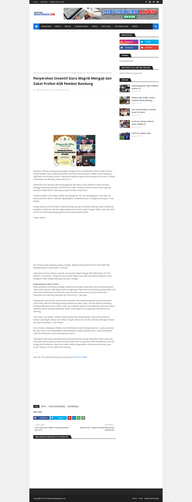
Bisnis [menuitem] (95, 26)
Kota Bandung (46, 73)
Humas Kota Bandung (57, 406)
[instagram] (146, 2)
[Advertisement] (74, 51)
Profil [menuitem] (135, 26)
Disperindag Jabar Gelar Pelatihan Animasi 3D (145, 87)
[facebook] (150, 2)
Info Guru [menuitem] (106, 26)
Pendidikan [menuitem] (46, 26)
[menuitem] (36, 26)
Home (35, 2)
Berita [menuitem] (58, 26)
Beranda (36, 73)
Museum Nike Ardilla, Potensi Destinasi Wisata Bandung (143, 99)
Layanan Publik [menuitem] (81, 26)
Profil (141, 498)
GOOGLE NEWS (80, 357)
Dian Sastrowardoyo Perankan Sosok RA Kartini (144, 110)
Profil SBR (43, 2)
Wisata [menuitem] (68, 26)
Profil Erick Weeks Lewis (141, 133)
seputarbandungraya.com (45, 90)
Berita (43, 406)
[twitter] (153, 2)
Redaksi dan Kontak (57, 2)
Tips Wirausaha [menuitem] (121, 26)
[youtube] (157, 2)
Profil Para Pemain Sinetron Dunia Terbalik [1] (143, 122)
